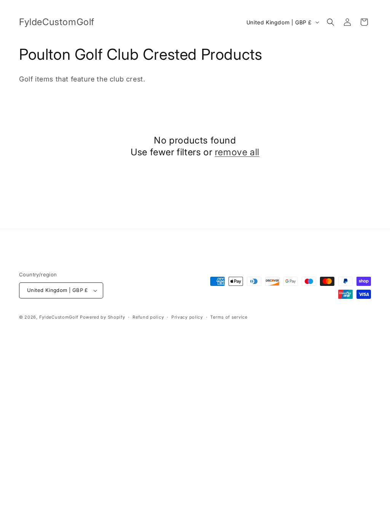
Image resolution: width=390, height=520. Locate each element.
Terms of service (228, 317)
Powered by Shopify (102, 317)
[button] (330, 22)
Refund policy (148, 317)
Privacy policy (187, 317)
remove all (237, 152)
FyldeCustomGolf (59, 317)
